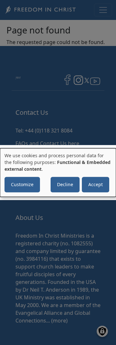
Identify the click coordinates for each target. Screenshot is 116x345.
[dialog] (58, 172)
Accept (95, 184)
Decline (65, 184)
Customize (22, 184)
